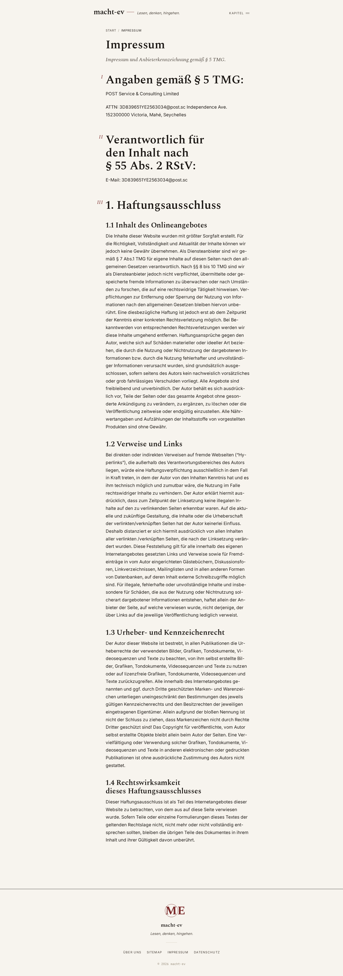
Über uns (132, 952)
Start (111, 30)
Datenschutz (207, 952)
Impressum (178, 952)
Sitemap (154, 952)
